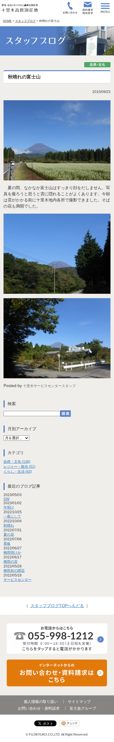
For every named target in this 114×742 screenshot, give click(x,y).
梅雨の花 (11, 562)
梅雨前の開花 (14, 571)
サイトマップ (79, 701)
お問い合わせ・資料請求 (39, 708)
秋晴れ (9, 525)
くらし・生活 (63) (18, 472)
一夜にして (12, 516)
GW (6, 499)
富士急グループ (83, 708)
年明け (9, 507)
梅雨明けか (12, 553)
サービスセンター (18, 580)
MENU (105, 8)
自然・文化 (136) (17, 462)
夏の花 (9, 534)
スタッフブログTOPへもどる (57, 605)
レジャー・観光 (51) (19, 467)
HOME (7, 20)
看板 (7, 543)
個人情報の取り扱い (41, 701)
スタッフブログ (25, 20)
